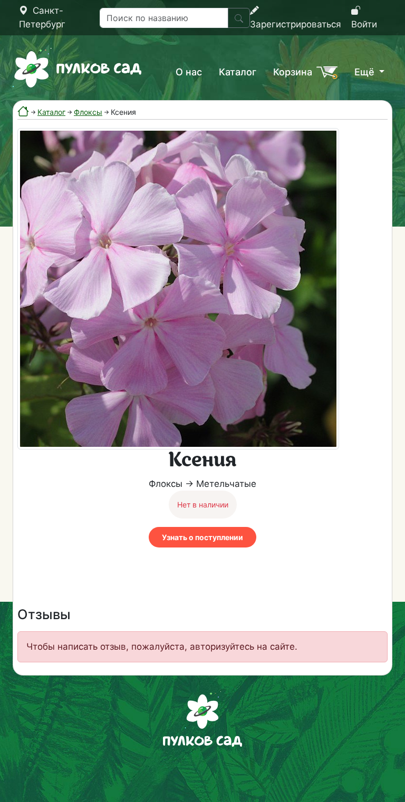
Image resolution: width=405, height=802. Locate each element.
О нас (189, 71)
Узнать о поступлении (202, 537)
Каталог (237, 71)
